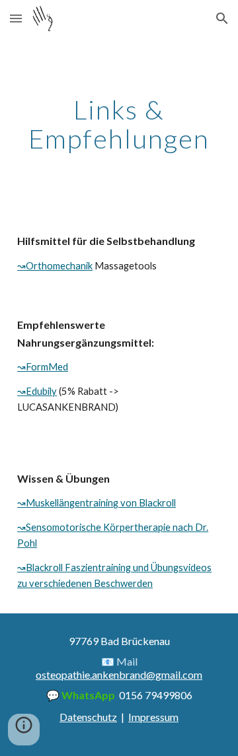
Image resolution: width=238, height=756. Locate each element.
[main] (119, 124)
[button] (16, 18)
